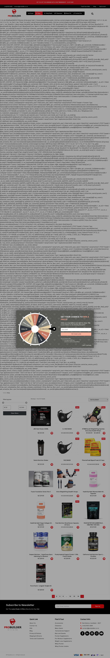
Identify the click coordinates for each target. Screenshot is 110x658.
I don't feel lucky (86, 345)
